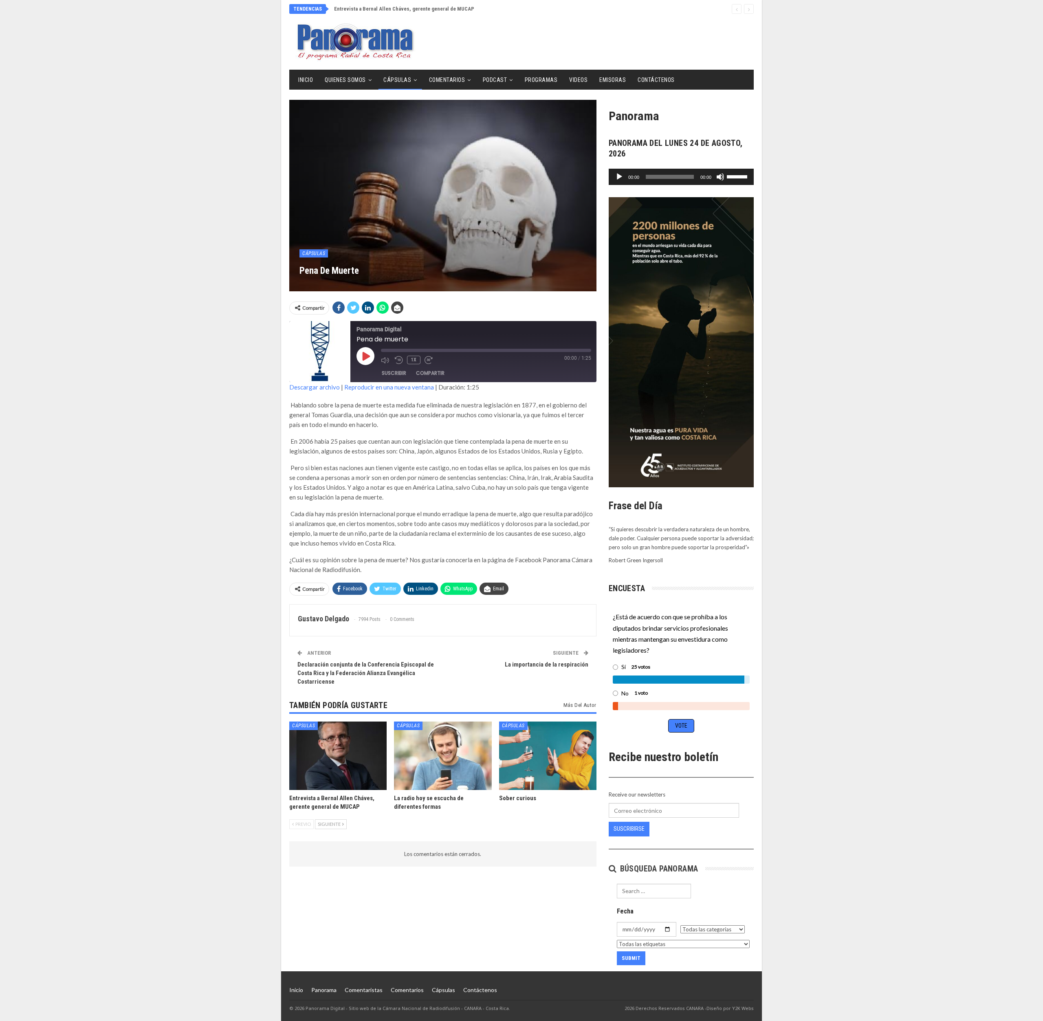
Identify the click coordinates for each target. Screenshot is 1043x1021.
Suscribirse (629, 828)
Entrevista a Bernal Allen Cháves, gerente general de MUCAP (404, 9)
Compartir (430, 373)
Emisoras (612, 80)
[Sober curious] (547, 756)
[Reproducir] (619, 177)
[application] (681, 177)
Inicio (305, 80)
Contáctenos (656, 80)
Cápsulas (397, 80)
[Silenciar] (720, 177)
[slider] (738, 176)
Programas (541, 80)
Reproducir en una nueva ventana (389, 387)
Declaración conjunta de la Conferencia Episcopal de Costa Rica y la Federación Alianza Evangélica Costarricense (365, 673)
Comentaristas (364, 989)
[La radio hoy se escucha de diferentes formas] (442, 756)
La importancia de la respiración (546, 664)
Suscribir (394, 373)
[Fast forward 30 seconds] (429, 360)
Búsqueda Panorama (658, 869)
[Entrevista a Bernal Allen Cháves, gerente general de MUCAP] (338, 756)
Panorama (324, 989)
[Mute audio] (386, 360)
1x (413, 360)
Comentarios (447, 80)
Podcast (495, 80)
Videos (578, 80)
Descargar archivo (314, 387)
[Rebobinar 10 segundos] (399, 360)
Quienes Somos (345, 80)
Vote (681, 725)
